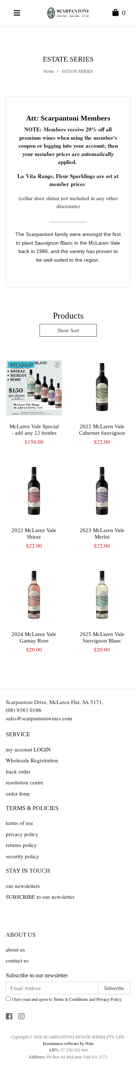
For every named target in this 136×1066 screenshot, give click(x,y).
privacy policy (22, 834)
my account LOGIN (28, 749)
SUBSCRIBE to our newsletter (40, 896)
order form (18, 793)
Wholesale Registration (32, 760)
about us (15, 949)
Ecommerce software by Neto (68, 1043)
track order (18, 771)
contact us (17, 960)
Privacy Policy (108, 999)
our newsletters (23, 885)
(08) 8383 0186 (23, 709)
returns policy (21, 844)
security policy (22, 856)
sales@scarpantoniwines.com (39, 718)
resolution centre (25, 782)
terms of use (19, 822)
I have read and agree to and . (66, 999)
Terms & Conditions (70, 999)
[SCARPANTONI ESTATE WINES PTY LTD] (68, 12)
